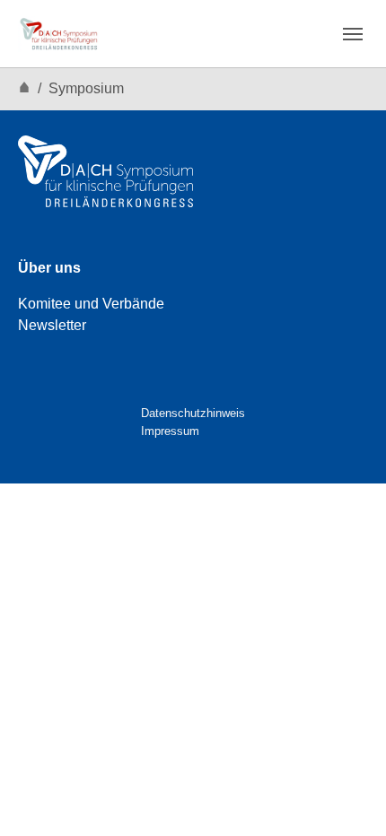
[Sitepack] (58, 33)
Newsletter (52, 325)
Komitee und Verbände (91, 303)
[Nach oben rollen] (346, 796)
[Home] (24, 88)
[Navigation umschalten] (353, 34)
